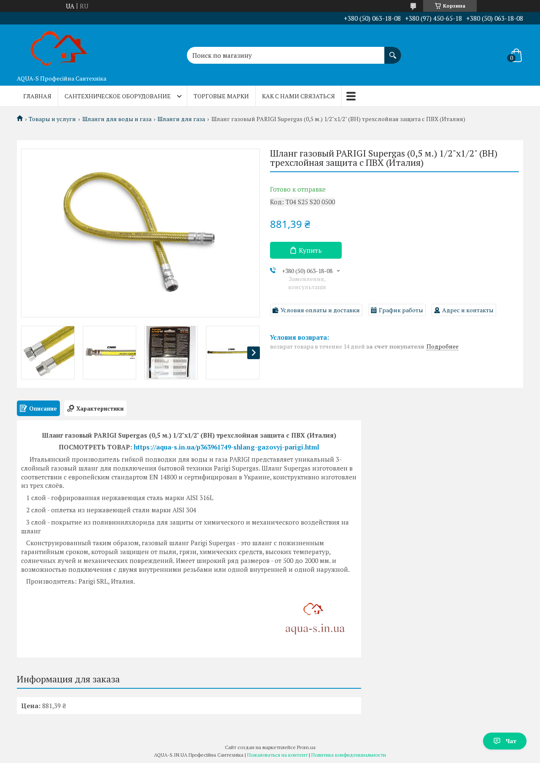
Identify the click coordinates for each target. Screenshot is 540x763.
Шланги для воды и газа (116, 119)
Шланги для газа (181, 119)
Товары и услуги (52, 119)
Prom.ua (306, 747)
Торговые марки (221, 96)
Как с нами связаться (298, 96)
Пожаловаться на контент (277, 755)
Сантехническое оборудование (118, 96)
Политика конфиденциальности (348, 755)
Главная (37, 96)
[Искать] (392, 51)
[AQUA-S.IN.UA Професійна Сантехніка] (59, 47)
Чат (511, 741)
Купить (310, 250)
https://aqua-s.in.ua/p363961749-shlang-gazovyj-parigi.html (226, 447)
